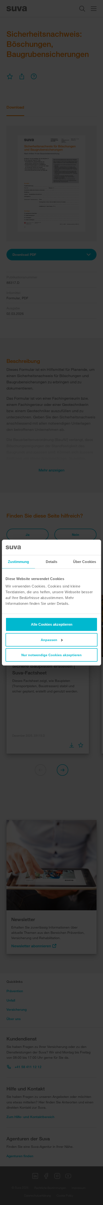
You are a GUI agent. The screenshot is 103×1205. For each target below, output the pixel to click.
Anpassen (49, 640)
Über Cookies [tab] (84, 561)
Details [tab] (51, 561)
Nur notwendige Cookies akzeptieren (51, 655)
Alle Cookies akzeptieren (51, 624)
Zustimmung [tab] (18, 561)
